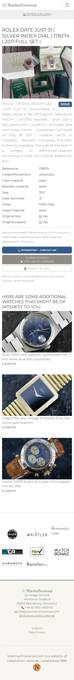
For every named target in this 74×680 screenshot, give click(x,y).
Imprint (37, 628)
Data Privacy (37, 632)
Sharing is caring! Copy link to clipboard (37, 259)
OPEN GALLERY (38, 14)
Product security (38, 268)
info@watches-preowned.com (39, 611)
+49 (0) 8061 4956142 (39, 607)
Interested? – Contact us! (38, 250)
